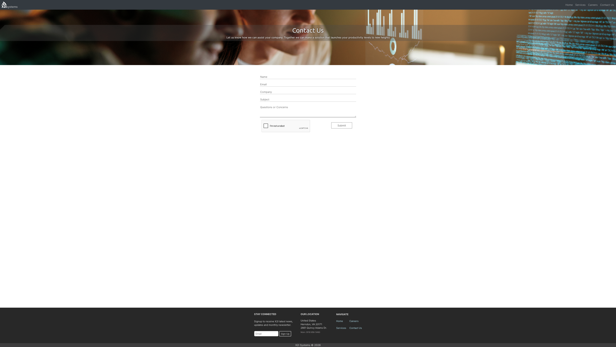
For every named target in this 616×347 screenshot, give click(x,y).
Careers (593, 4)
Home (569, 4)
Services (580, 4)
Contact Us (607, 4)
